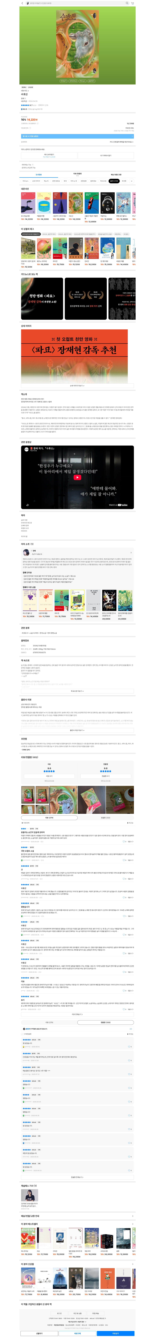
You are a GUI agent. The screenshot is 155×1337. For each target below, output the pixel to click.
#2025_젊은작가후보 (64, 234)
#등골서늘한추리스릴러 (105, 234)
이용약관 (49, 1325)
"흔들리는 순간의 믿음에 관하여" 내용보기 (77, 835)
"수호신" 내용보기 (77, 891)
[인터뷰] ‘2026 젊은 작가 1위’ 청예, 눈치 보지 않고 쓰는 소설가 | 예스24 (50, 576)
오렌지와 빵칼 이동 (46, 605)
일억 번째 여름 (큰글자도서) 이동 (125, 605)
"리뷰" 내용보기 (77, 984)
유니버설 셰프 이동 (28, 207)
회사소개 (84, 1325)
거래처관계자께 (92, 1325)
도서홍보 (101, 1325)
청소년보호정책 (69, 1325)
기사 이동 (29, 1199)
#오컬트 (126, 234)
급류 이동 (123, 1243)
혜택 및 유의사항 (49, 781)
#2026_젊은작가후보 (49, 234)
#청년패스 (118, 234)
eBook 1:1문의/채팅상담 (97, 1318)
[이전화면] (22, 3)
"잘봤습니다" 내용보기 (77, 909)
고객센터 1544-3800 (55, 1318)
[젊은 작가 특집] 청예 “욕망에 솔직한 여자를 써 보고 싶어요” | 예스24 (49, 579)
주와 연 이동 (62, 605)
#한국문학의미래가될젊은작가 (31, 234)
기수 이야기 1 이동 (123, 1283)
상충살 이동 (76, 1283)
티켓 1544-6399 (69, 1318)
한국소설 (43, 633)
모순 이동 (44, 1242)
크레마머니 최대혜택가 (28, 123)
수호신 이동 (76, 207)
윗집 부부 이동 (92, 1243)
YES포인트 (24, 128)
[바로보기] (35, 800)
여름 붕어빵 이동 (44, 207)
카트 (133, 3)
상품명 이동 (28, 253)
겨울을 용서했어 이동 (44, 1283)
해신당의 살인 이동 (60, 1283)
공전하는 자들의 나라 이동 (28, 1283)
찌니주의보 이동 (28, 1243)
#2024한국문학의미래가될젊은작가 (84, 234)
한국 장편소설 (52, 633)
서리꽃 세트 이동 (108, 1246)
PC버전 (78, 1325)
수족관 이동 (60, 1243)
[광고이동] (127, 3)
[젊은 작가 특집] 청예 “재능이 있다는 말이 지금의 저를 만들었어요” (48, 582)
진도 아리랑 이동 (92, 1283)
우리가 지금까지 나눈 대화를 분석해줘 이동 (77, 605)
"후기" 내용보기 (77, 1003)
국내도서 (25, 633)
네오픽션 (24, 101)
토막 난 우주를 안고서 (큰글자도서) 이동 (109, 605)
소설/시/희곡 (34, 633)
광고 (106, 1325)
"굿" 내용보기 (77, 872)
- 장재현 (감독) (25, 750)
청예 (22, 98)
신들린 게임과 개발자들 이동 (92, 207)
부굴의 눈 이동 (108, 207)
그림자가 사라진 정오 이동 (60, 207)
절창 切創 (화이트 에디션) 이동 (76, 1242)
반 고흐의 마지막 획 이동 (93, 605)
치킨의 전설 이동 (108, 1283)
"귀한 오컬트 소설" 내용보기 (77, 854)
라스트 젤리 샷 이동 (30, 605)
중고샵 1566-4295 (82, 1318)
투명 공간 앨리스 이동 (123, 207)
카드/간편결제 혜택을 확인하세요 (121, 142)
